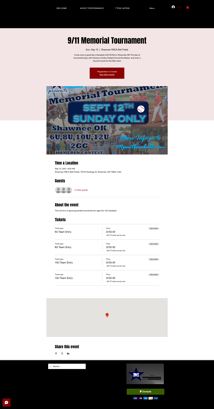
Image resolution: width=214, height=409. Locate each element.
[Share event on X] (62, 353)
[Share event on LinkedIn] (68, 353)
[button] (187, 7)
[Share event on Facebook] (56, 353)
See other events (107, 74)
